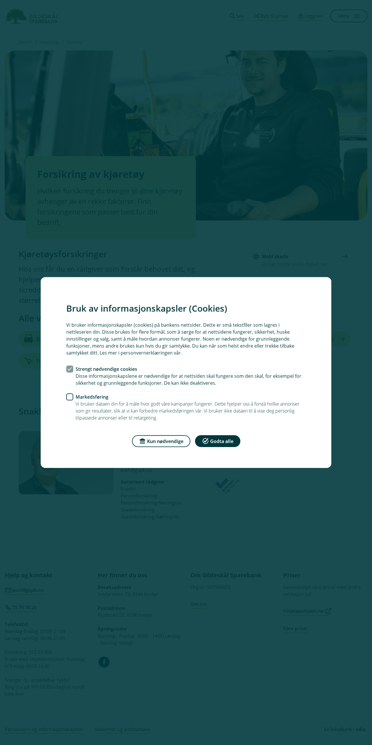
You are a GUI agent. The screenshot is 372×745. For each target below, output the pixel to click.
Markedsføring (92, 397)
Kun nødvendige (165, 441)
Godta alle (221, 441)
